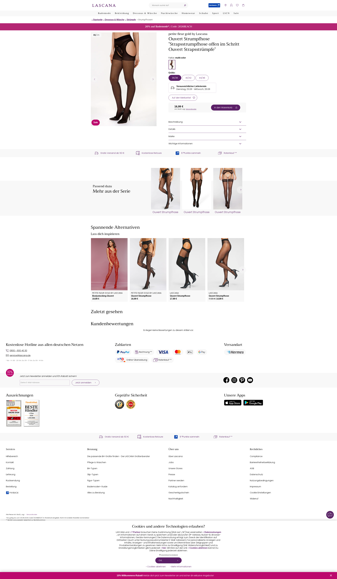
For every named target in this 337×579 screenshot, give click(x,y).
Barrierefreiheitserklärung (262, 462)
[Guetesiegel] (130, 404)
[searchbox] (165, 5)
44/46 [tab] (202, 77)
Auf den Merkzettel (181, 97)
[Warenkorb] (243, 5)
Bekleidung (122, 13)
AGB (252, 468)
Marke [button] (171, 136)
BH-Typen (92, 468)
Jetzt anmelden (83, 382)
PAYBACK (14, 492)
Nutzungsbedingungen (262, 480)
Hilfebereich (12, 456)
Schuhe (203, 13)
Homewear (188, 13)
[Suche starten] (185, 5)
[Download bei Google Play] (253, 403)
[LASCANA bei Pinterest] (242, 380)
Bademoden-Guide (97, 486)
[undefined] (240, 189)
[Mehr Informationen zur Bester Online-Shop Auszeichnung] (14, 413)
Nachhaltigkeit (175, 498)
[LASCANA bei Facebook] (226, 380)
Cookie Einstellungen (260, 492)
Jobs (171, 462)
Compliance (256, 456)
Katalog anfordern (178, 486)
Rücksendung (13, 480)
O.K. (160, 560)
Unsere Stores (175, 468)
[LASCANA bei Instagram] (234, 380)
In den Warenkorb (223, 107)
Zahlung (10, 468)
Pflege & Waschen (96, 462)
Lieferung (10, 474)
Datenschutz (256, 474)
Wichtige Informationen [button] (180, 143)
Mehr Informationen (181, 566)
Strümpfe (131, 20)
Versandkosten (191, 109)
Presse (171, 474)
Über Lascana (175, 456)
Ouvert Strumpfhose (165, 212)
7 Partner (135, 532)
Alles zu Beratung (96, 492)
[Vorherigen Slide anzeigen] (94, 79)
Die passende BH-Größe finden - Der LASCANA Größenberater (118, 456)
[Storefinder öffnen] (225, 5)
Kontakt (10, 462)
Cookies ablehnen (198, 548)
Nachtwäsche (169, 13)
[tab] (171, 64)
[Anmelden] (231, 5)
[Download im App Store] (232, 403)
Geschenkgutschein (178, 492)
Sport (215, 13)
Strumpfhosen (145, 19)
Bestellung (11, 486)
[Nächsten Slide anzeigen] (153, 79)
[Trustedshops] (119, 404)
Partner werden (176, 480)
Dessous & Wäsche (145, 13)
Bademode (104, 13)
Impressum (255, 486)
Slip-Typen (92, 474)
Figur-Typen (93, 480)
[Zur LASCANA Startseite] (104, 5)
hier (164, 548)
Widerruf (254, 498)
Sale (236, 13)
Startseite (98, 20)
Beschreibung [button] (175, 121)
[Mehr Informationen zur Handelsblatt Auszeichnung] (31, 413)
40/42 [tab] (188, 77)
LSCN (226, 13)
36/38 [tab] (175, 77)
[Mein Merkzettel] (237, 5)
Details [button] (171, 129)
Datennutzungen (212, 532)
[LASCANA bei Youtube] (250, 380)
